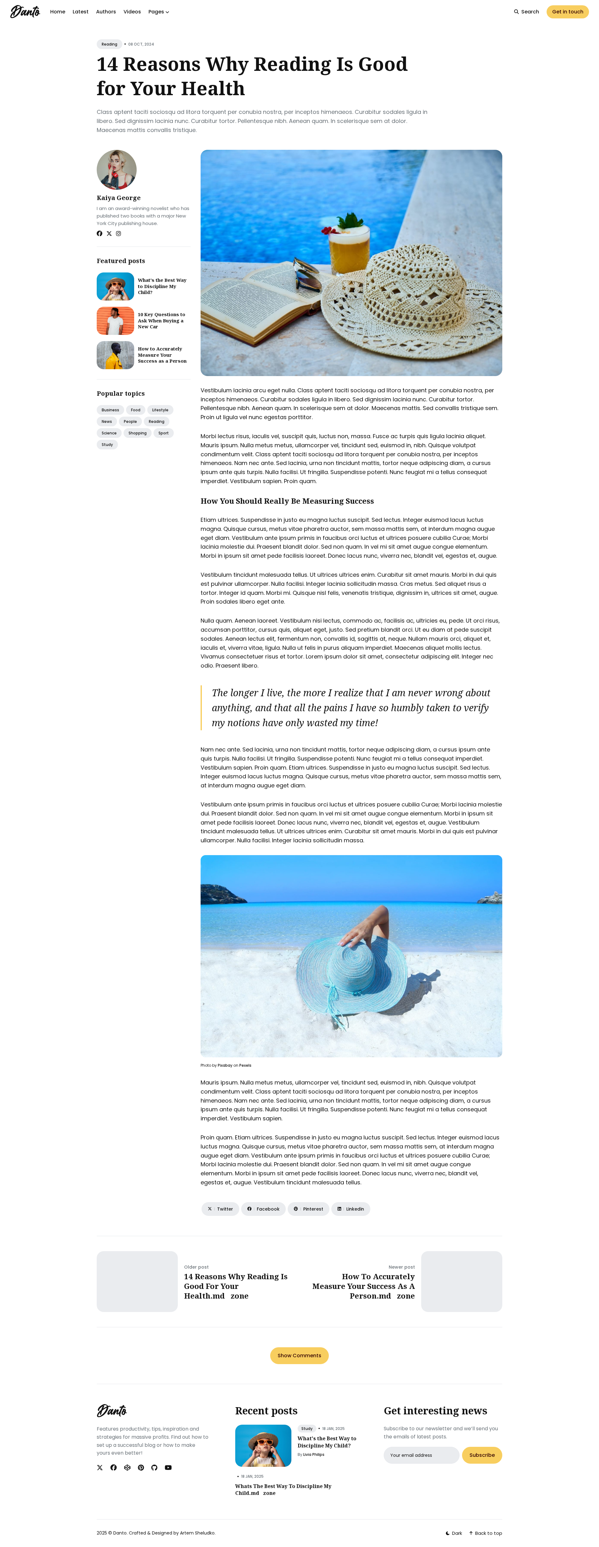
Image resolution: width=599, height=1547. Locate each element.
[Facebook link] (99, 234)
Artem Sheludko (197, 1533)
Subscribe (482, 1455)
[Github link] (154, 1467)
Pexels (245, 1065)
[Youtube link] (168, 1467)
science (109, 433)
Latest (81, 11)
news (107, 421)
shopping (138, 433)
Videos (132, 11)
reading (109, 44)
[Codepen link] (127, 1467)
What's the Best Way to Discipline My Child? (162, 286)
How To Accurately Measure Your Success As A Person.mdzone (363, 1286)
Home (57, 11)
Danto (120, 1533)
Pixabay (225, 1065)
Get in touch (567, 11)
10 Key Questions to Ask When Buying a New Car (161, 320)
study (107, 444)
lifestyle (160, 410)
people (130, 421)
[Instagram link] (118, 234)
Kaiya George (119, 197)
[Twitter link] (109, 234)
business (110, 410)
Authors (106, 11)
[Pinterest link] (141, 1467)
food (135, 410)
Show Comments (299, 1355)
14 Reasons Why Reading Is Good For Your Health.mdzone (236, 1286)
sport (163, 433)
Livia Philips (313, 1454)
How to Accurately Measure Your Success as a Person (162, 354)
